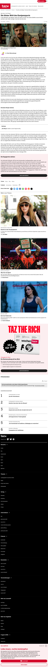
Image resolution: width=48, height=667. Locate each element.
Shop (2, 626)
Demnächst (3, 581)
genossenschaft (4, 519)
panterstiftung (3, 527)
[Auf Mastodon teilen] (14, 189)
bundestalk (3, 540)
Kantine (2, 623)
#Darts (13, 181)
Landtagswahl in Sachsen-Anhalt (7, 477)
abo (1, 516)
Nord (2, 465)
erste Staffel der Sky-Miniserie (10, 73)
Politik (2, 448)
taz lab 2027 (3, 593)
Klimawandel (3, 486)
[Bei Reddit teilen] (29, 189)
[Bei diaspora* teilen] (26, 189)
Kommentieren (9, 185)
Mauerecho (3, 548)
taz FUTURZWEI (4, 605)
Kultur (2, 456)
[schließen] (46, 646)
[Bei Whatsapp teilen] (23, 189)
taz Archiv (3, 611)
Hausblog (3, 498)
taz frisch (2, 566)
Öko (1, 451)
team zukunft (3, 563)
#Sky (10, 181)
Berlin (2, 462)
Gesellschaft (3, 454)
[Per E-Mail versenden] (11, 189)
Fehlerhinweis (15, 185)
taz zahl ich (3, 522)
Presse (2, 507)
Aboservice (3, 641)
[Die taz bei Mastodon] (8, 439)
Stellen (2, 504)
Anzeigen (2, 629)
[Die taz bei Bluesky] (11, 439)
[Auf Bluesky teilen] (17, 189)
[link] (18, 6)
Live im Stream (4, 587)
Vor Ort (2, 584)
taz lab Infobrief (4, 572)
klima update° (3, 545)
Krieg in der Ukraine (5, 483)
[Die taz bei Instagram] (13, 439)
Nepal (2, 480)
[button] (46, 1)
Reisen (2, 620)
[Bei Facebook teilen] (20, 189)
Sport (2, 459)
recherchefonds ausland (6, 525)
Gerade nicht (41, 645)
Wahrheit (2, 468)
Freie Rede (3, 551)
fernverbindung (4, 542)
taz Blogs (2, 602)
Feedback (3, 638)
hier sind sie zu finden (39, 385)
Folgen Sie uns (3, 439)
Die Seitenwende (4, 501)
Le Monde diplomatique (5, 608)
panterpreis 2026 (4, 530)
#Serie (6, 181)
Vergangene (3, 590)
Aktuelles (2, 495)
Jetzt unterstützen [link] (24, 175)
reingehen (3, 554)
